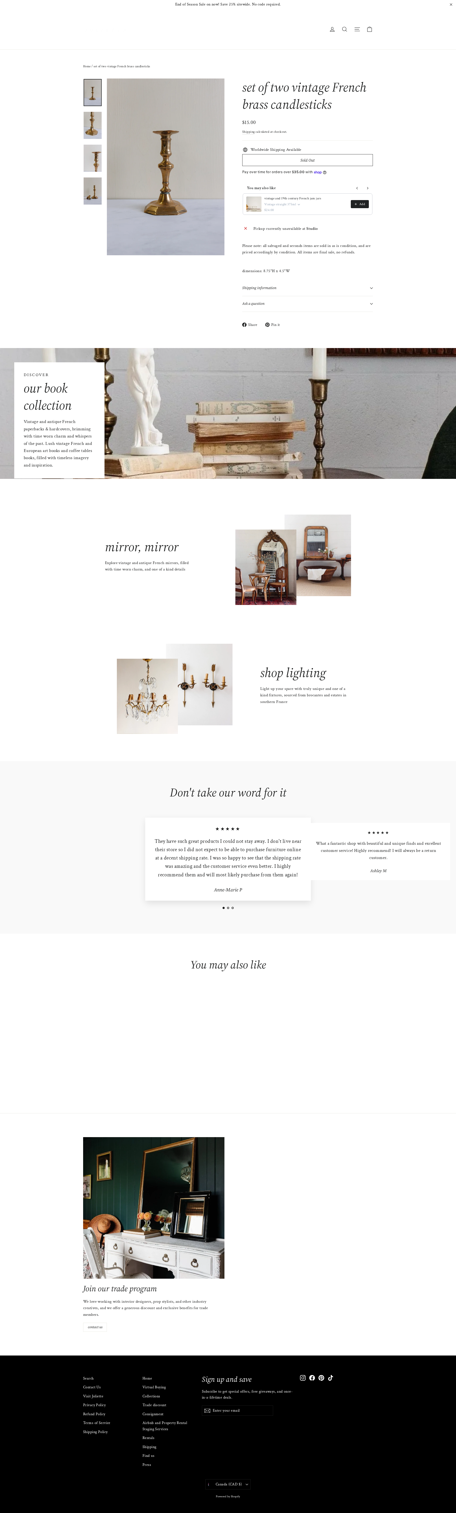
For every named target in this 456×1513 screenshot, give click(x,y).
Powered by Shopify (228, 1496)
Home (87, 66)
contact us (95, 1327)
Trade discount (154, 1405)
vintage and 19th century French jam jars (292, 198)
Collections (151, 1396)
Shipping (248, 131)
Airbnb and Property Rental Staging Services (164, 1425)
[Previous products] (357, 188)
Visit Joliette (93, 1396)
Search (88, 1378)
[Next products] (367, 188)
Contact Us (92, 1387)
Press (146, 1464)
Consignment (153, 1414)
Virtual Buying (154, 1387)
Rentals (148, 1437)
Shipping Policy (95, 1431)
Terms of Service (96, 1422)
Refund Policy (94, 1414)
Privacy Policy (94, 1405)
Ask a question (253, 303)
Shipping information (259, 287)
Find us (148, 1455)
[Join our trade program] (153, 1208)
